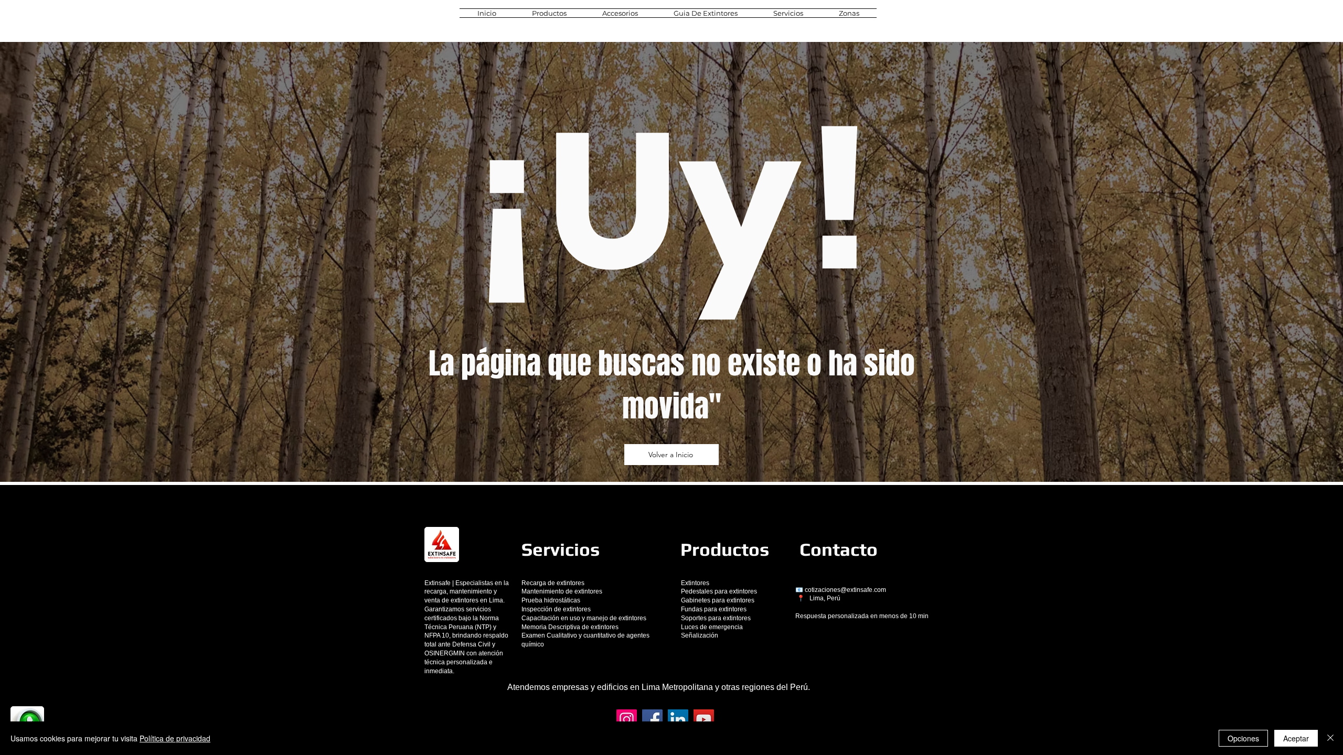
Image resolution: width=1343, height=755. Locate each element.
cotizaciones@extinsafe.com (845, 590)
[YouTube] (704, 719)
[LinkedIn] (678, 719)
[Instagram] (626, 719)
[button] (549, 13)
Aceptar (1296, 738)
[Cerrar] (1330, 738)
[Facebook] (652, 719)
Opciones (1243, 738)
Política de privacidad (175, 738)
